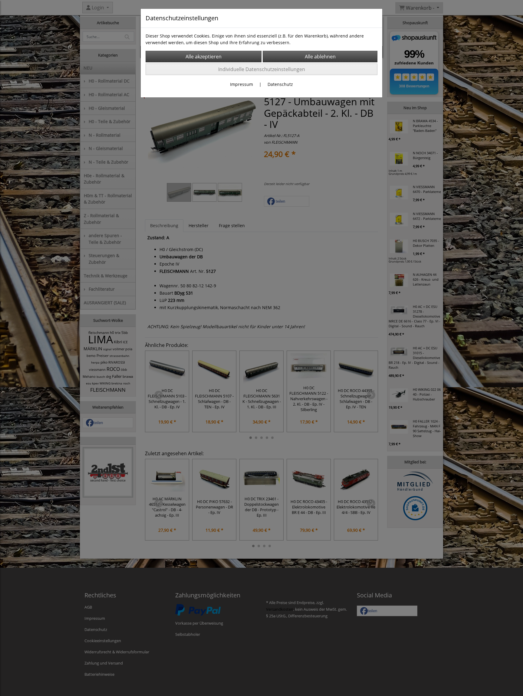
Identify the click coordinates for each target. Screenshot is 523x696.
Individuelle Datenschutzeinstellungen (261, 69)
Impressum (241, 84)
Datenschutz (280, 84)
